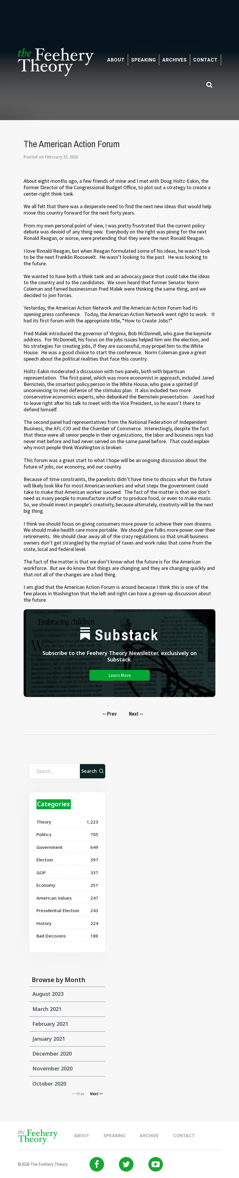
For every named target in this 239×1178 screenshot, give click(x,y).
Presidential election (57, 910)
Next (136, 713)
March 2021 (46, 1008)
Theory (43, 822)
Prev (109, 713)
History (44, 923)
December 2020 (52, 1053)
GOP (41, 872)
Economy (45, 885)
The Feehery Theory (56, 65)
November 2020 (52, 1068)
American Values (54, 898)
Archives (174, 60)
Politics (44, 834)
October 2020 (49, 1083)
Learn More (119, 675)
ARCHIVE (149, 1135)
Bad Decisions (51, 936)
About (116, 60)
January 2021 (48, 1038)
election (44, 860)
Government (49, 847)
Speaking (143, 60)
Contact (205, 60)
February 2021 (50, 1023)
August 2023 (48, 993)
